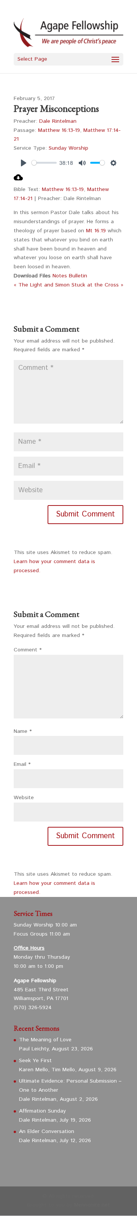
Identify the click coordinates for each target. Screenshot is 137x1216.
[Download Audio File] (18, 180)
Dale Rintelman (57, 121)
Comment (27, 650)
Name (23, 731)
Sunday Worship (68, 148)
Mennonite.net (92, 1205)
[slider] (44, 162)
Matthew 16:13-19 (59, 130)
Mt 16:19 (96, 231)
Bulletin (78, 276)
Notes (61, 276)
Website (24, 797)
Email (22, 764)
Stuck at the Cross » (97, 285)
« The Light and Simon (42, 285)
